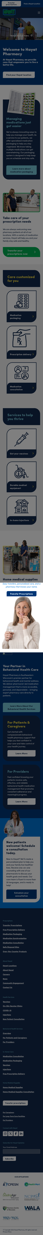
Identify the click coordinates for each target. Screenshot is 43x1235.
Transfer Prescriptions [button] (21, 593)
